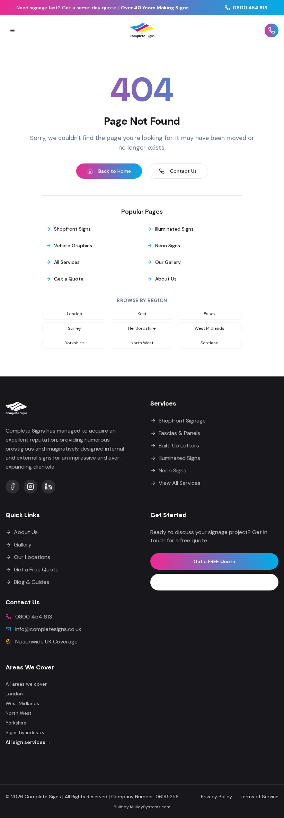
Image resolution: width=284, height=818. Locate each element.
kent (142, 314)
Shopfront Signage (182, 420)
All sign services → (28, 742)
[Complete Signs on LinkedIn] (48, 487)
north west (142, 343)
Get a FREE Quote (214, 561)
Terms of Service (259, 796)
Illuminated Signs (174, 229)
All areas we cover (26, 684)
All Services (67, 262)
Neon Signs (167, 245)
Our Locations (32, 557)
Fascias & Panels (179, 433)
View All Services (180, 483)
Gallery (23, 544)
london (74, 314)
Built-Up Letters (179, 445)
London (14, 694)
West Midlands (22, 703)
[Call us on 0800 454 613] (271, 30)
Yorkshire (16, 723)
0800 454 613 (250, 8)
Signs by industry (25, 732)
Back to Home (114, 171)
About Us (166, 279)
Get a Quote (68, 279)
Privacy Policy (216, 796)
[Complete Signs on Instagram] (30, 487)
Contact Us (183, 171)
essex (209, 314)
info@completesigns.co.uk (48, 629)
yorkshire (74, 343)
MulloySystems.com (150, 807)
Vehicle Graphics (73, 245)
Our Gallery (168, 262)
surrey (74, 328)
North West (19, 713)
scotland (210, 343)
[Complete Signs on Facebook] (12, 487)
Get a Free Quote (36, 569)
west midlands (209, 328)
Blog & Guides (31, 582)
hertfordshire (142, 328)
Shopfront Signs (72, 229)
